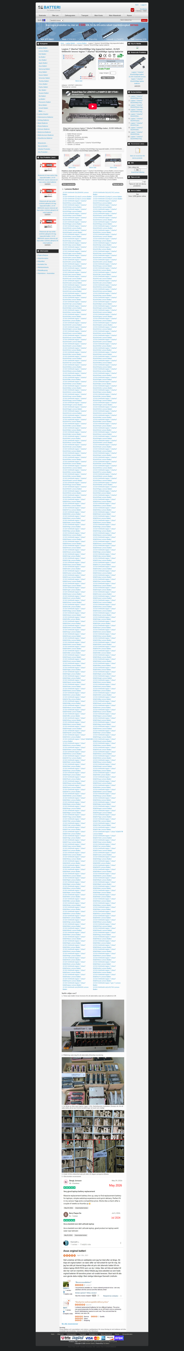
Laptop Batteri (70, 43)
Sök (132, 163)
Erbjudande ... (42, 143)
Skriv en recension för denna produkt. (137, 157)
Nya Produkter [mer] (47, 157)
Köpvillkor (41, 261)
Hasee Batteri (43, 75)
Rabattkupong (43, 270)
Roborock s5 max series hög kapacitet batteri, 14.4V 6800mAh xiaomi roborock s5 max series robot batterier (48, 178)
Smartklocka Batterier (45, 138)
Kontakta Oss (42, 264)
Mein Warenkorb (115, 15)
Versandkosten (127, 1334)
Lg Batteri (41, 99)
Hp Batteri (41, 57)
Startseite (42, 15)
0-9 (115, 1341)
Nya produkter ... (43, 146)
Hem (136, 5)
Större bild (71, 167)
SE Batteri (106, 1343)
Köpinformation (43, 258)
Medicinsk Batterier (44, 132)
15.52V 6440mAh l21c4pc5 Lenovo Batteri (77, 197)
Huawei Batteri (43, 93)
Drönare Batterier (44, 129)
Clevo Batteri (42, 84)
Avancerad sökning (137, 172)
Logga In (144, 5)
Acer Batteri (42, 60)
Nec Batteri (42, 90)
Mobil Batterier (43, 123)
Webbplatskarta (43, 267)
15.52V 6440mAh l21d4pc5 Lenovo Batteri (107, 197)
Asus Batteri (42, 66)
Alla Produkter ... (43, 152)
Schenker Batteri (44, 78)
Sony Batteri (42, 72)
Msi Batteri (42, 96)
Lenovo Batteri (43, 51)
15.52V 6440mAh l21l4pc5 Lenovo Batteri (77, 199)
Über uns (55, 15)
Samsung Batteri (44, 69)
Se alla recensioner (70, 1324)
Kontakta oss (93, 1334)
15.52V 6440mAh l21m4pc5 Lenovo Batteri (107, 199)
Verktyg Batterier (43, 120)
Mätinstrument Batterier (46, 135)
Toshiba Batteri (43, 81)
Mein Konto (99, 15)
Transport (84, 15)
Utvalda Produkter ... (45, 149)
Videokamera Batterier (45, 117)
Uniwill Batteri (43, 108)
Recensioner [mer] (137, 144)
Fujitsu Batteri (43, 87)
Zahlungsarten (70, 15)
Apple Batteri (42, 63)
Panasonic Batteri (44, 102)
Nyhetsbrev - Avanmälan (46, 273)
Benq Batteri (42, 105)
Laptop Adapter (43, 114)
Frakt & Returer (43, 255)
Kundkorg (143, 9)
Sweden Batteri (90, 1343)
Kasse (129, 15)
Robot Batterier (43, 126)
